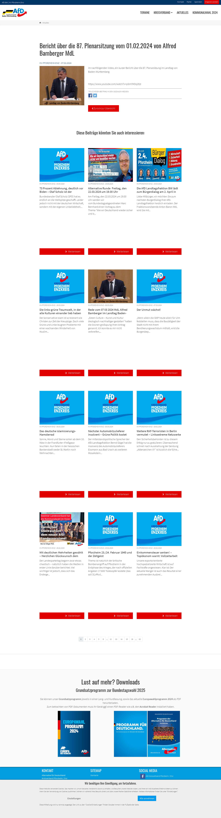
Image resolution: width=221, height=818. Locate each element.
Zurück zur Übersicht (103, 108)
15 (127, 639)
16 (132, 639)
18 (140, 639)
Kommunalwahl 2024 (205, 12)
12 (111, 639)
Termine (145, 12)
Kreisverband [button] (162, 12)
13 (116, 639)
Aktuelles (182, 12)
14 (121, 639)
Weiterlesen (72, 251)
